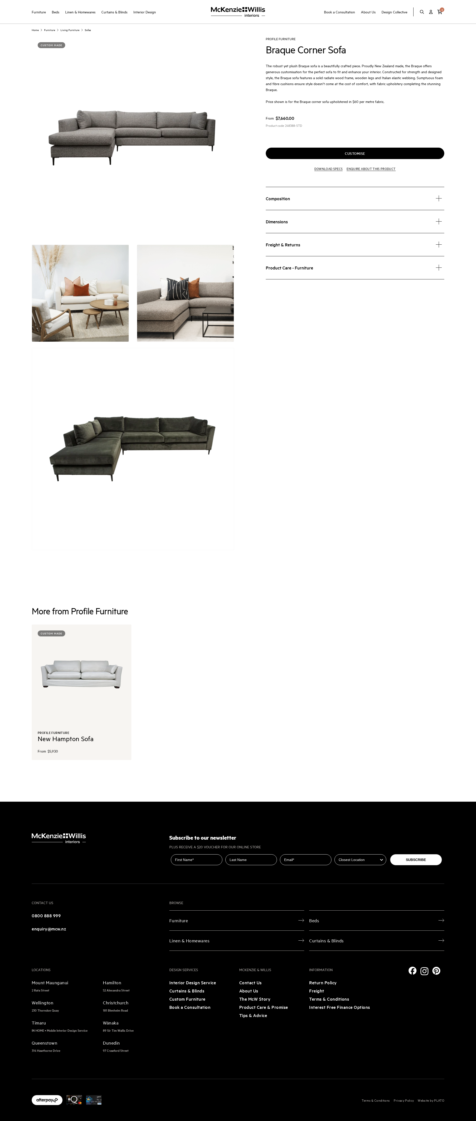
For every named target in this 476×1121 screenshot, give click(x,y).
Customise (355, 153)
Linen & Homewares (80, 11)
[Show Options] (381, 860)
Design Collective (394, 11)
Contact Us (250, 982)
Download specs (328, 168)
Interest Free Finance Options (339, 1007)
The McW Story (255, 999)
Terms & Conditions (329, 999)
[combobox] (359, 860)
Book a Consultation (339, 11)
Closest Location (348, 851)
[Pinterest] (436, 971)
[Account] (430, 11)
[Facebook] (412, 971)
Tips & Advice (253, 1015)
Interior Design (144, 11)
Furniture (39, 11)
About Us (368, 11)
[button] (439, 11)
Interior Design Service (192, 982)
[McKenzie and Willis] (238, 12)
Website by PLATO (431, 1100)
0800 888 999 (46, 915)
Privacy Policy (404, 1100)
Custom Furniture (187, 999)
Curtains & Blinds (114, 11)
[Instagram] (424, 971)
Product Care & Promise (263, 1007)
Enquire (371, 168)
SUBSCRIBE (416, 860)
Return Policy (323, 982)
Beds (55, 11)
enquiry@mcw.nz (49, 928)
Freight (316, 990)
